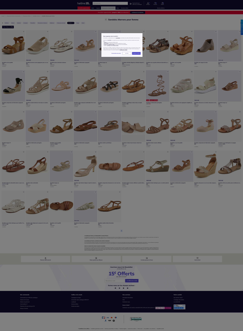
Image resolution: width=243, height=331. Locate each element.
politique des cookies (123, 49)
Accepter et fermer (136, 53)
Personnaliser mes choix (116, 53)
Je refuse (126, 53)
